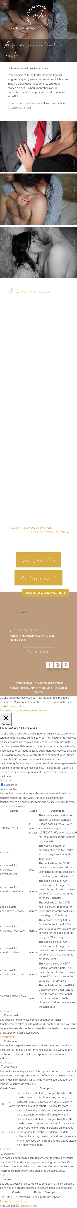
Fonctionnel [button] (7, 1011)
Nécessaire (10, 784)
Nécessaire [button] (6, 780)
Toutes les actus (38, 559)
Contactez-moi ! (38, 577)
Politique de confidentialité (49, 682)
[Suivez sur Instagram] (57, 665)
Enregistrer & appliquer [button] (13, 1201)
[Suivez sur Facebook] (49, 665)
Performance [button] (7, 1036)
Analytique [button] (6, 1062)
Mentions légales (22, 682)
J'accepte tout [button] (22, 710)
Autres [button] (4, 1175)
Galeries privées (38, 652)
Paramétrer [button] (6, 710)
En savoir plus (15, 706)
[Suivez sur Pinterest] (65, 665)
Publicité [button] (5, 1149)
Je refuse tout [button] (39, 710)
